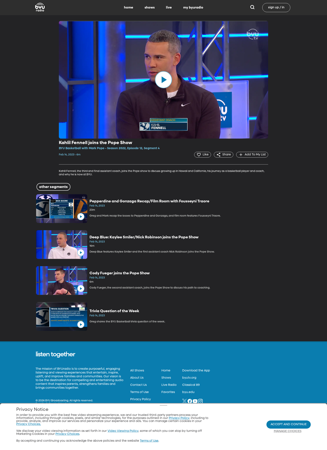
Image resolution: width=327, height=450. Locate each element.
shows (150, 7)
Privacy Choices (67, 434)
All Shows (137, 370)
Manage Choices (287, 431)
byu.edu (188, 392)
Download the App (196, 370)
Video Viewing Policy (122, 431)
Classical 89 (191, 385)
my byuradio (193, 7)
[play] (163, 79)
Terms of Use (139, 392)
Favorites (168, 392)
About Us (136, 377)
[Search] (252, 7)
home (128, 7)
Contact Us (138, 385)
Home (165, 370)
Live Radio (169, 385)
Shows (166, 377)
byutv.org (189, 377)
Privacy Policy (140, 399)
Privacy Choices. (28, 424)
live (169, 7)
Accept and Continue (289, 424)
